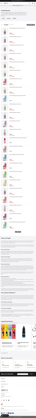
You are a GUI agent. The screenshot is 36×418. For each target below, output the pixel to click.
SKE (6, 13)
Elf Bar (4, 315)
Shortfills (14, 18)
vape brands (28, 315)
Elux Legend (9, 315)
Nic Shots (8, 18)
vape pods (9, 314)
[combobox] (20, 3)
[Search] (29, 3)
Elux (7, 13)
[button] (1, 3)
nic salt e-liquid (9, 251)
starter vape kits (17, 316)
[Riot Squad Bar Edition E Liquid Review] (24, 332)
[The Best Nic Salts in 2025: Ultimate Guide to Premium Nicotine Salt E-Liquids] (8, 332)
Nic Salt (3, 18)
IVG (10, 13)
